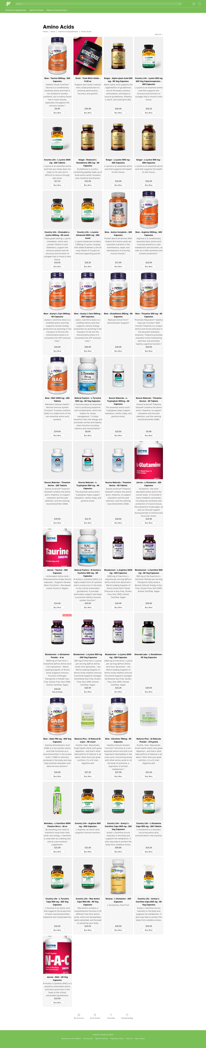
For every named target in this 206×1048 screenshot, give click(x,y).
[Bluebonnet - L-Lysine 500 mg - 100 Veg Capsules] (87, 632)
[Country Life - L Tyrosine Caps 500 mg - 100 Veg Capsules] (57, 876)
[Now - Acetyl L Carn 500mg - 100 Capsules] (87, 291)
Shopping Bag (127, 1018)
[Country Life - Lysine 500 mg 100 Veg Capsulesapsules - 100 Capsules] (148, 56)
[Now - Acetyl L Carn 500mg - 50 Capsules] (57, 291)
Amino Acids (86, 31)
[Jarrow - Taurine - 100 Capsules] (57, 548)
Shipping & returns (117, 1038)
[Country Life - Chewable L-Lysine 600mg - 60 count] (57, 210)
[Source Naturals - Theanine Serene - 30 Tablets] (148, 376)
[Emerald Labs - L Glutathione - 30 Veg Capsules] (148, 632)
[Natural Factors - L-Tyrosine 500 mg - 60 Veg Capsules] (87, 376)
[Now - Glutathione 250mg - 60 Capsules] (118, 291)
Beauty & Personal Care (57, 10)
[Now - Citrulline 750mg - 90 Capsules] (118, 716)
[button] (8, 3)
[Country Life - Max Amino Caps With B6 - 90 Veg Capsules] (87, 876)
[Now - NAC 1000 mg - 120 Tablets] (57, 376)
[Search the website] (179, 3)
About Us (129, 1038)
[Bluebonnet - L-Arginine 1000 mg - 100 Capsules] (118, 548)
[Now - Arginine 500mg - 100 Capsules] (148, 210)
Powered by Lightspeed (103, 1042)
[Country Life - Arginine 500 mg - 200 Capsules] (87, 801)
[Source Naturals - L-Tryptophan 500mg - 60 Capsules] (118, 376)
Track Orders (95, 1018)
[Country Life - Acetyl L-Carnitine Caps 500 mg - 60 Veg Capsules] (148, 876)
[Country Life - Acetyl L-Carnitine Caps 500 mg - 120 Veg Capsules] (118, 801)
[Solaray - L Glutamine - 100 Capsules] (118, 876)
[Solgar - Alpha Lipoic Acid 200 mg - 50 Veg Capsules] (118, 56)
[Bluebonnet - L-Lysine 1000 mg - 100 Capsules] (118, 632)
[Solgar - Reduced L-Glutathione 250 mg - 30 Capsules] (87, 137)
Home (45, 31)
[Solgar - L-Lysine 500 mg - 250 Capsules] (148, 137)
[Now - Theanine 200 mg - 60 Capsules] (148, 291)
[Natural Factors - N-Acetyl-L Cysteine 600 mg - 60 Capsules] (87, 548)
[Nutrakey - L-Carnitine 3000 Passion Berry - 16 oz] (57, 801)
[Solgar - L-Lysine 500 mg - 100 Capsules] (118, 137)
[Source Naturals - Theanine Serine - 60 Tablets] (118, 460)
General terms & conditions (71, 1038)
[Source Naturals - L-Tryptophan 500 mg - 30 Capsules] (87, 460)
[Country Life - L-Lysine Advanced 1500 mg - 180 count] (87, 210)
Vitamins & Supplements (15, 10)
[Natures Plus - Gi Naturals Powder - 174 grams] (148, 716)
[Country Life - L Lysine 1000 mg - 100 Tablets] (57, 137)
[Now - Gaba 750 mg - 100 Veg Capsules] (57, 716)
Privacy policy (88, 1038)
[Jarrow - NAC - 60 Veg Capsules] (57, 955)
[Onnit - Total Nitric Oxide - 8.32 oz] (87, 56)
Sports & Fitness (37, 10)
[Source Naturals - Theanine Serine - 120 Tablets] (57, 460)
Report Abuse (140, 1038)
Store (53, 31)
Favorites (111, 1018)
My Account (79, 1018)
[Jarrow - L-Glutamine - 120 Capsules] (148, 460)
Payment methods (101, 1038)
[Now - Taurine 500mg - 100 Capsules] (57, 56)
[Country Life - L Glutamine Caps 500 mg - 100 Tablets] (148, 801)
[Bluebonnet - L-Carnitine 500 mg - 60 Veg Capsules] (148, 548)
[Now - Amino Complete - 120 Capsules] (118, 210)
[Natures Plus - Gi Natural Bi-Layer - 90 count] (87, 716)
